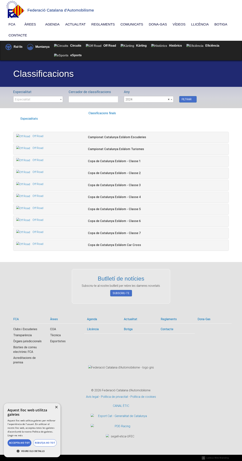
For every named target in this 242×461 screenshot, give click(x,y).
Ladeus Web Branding (217, 458)
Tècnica (55, 335)
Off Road (109, 45)
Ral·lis (18, 46)
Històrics (175, 45)
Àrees (30, 24)
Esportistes (58, 341)
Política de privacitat (115, 397)
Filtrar (187, 99)
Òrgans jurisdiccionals (27, 341)
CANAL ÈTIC (121, 406)
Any (127, 92)
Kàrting (141, 45)
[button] (32, 451)
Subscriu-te (121, 293)
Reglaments (103, 24)
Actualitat (75, 24)
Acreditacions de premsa (24, 360)
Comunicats (131, 24)
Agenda (52, 24)
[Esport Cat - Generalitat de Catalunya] (121, 416)
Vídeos (179, 24)
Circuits (75, 45)
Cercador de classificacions (90, 92)
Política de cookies (143, 397)
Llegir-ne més (15, 435)
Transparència (22, 335)
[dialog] (32, 430)
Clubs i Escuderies (25, 329)
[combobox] (38, 99)
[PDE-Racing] (121, 426)
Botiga (220, 24)
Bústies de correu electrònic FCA (25, 349)
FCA (12, 24)
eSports (76, 55)
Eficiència (212, 45)
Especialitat (22, 92)
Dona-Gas (158, 24)
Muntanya (42, 46)
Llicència (200, 24)
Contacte (18, 35)
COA (53, 329)
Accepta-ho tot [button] (19, 442)
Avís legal (92, 397)
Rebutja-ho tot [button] (45, 442)
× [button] (56, 407)
